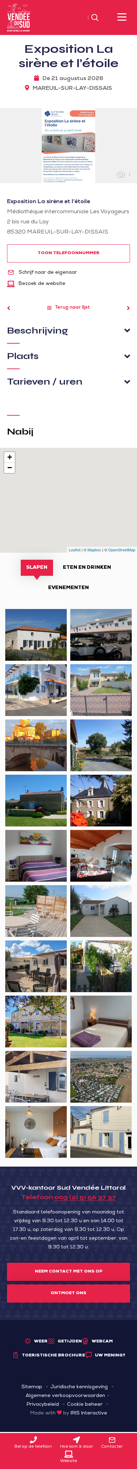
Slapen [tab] (36, 567)
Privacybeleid (43, 1404)
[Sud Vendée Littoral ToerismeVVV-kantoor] (19, 18)
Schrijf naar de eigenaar (47, 272)
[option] (68, 145)
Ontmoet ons (68, 1293)
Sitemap (31, 1387)
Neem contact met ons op (69, 1272)
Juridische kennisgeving (79, 1387)
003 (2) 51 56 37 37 (85, 1197)
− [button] (9, 467)
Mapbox (94, 549)
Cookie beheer (85, 1404)
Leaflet (74, 549)
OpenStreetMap (121, 549)
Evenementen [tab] (68, 588)
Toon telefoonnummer (69, 253)
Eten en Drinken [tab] (87, 567)
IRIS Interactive (89, 1413)
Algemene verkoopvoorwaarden (65, 1395)
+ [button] (9, 457)
